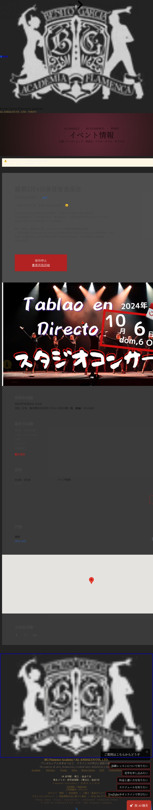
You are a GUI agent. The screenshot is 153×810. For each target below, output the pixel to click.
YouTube (71, 786)
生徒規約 (73, 792)
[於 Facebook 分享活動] (16, 635)
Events (63, 769)
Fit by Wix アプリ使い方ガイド (106, 796)
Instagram (82, 786)
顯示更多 (20, 454)
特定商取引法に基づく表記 (72, 796)
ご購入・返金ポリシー (92, 792)
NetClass (50, 769)
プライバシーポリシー (43, 796)
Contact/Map (115, 769)
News (74, 769)
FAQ (102, 769)
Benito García (88, 769)
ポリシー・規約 (56, 792)
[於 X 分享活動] (25, 635)
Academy (36, 769)
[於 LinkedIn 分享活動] (35, 635)
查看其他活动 (41, 265)
